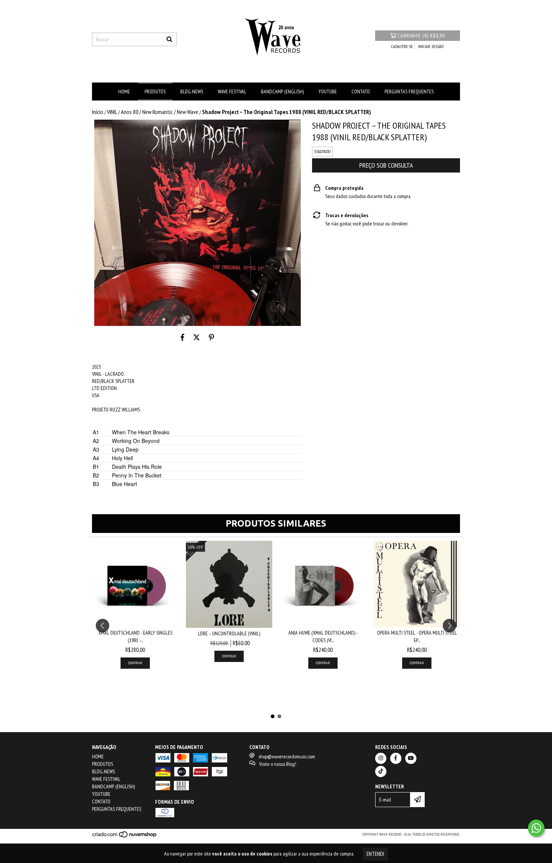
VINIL (112, 112)
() (421, 35)
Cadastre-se (402, 46)
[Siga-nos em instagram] (380, 758)
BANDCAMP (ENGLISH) (282, 91)
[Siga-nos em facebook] (395, 758)
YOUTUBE (327, 91)
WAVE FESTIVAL (232, 91)
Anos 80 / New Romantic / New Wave (159, 112)
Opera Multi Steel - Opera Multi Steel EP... (417, 636)
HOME (124, 91)
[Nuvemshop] (125, 836)
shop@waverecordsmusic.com (286, 756)
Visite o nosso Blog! (277, 764)
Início (97, 112)
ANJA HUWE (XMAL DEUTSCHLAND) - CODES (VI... (323, 636)
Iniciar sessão (430, 46)
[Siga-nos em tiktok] (380, 771)
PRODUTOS (155, 91)
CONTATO (360, 91)
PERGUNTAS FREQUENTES (409, 91)
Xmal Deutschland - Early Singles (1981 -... (135, 636)
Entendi (375, 853)
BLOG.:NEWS (191, 91)
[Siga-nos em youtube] (410, 758)
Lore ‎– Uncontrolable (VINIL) (229, 633)
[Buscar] (169, 39)
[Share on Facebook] (182, 337)
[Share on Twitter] (196, 337)
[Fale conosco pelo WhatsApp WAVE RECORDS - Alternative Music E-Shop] (536, 828)
